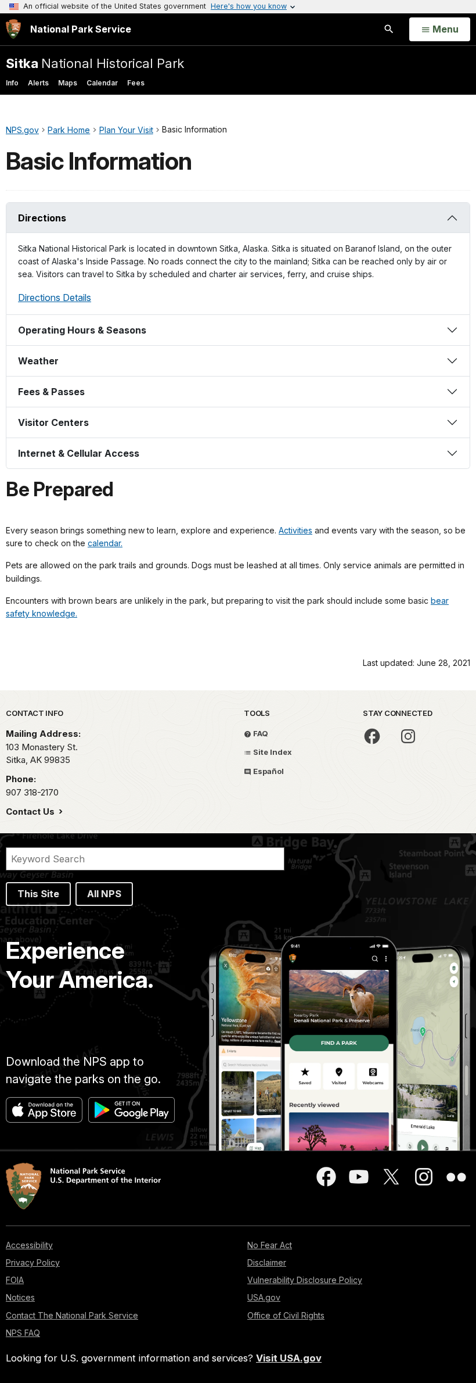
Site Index (271, 752)
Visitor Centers (53, 422)
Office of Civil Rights (285, 1315)
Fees (136, 82)
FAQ (259, 733)
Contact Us (31, 811)
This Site (38, 894)
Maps (67, 82)
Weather (38, 361)
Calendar (102, 82)
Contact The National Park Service (72, 1315)
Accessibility (29, 1245)
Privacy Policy (33, 1262)
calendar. (105, 543)
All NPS (104, 894)
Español (267, 771)
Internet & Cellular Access (78, 453)
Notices (20, 1297)
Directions (42, 218)
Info (12, 82)
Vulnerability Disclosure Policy (304, 1280)
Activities (295, 530)
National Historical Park (95, 63)
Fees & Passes (51, 391)
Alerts (38, 82)
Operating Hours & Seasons (82, 330)
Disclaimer (266, 1262)
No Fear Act (269, 1245)
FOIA (15, 1280)
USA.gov (263, 1297)
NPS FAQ (23, 1333)
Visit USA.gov (289, 1358)
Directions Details (54, 297)
